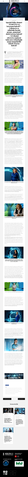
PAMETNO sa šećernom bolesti (18, 391)
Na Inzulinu (11, 391)
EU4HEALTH (19, 415)
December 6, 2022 (14, 20)
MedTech (15, 390)
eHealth (6, 389)
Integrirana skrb (10, 390)
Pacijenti (14, 391)
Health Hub (16, 389)
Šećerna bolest (16, 392)
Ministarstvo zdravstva (7, 391)
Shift (10, 416)
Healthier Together (20, 389)
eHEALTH (17, 415)
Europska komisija (9, 389)
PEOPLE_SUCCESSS (6, 415)
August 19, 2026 (17, 418)
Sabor (8, 392)
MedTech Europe (17, 390)
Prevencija (6, 392)
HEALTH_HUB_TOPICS (9, 433)
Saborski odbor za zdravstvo (12, 392)
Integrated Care (7, 390)
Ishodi (13, 390)
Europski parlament (13, 389)
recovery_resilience (6, 416)
